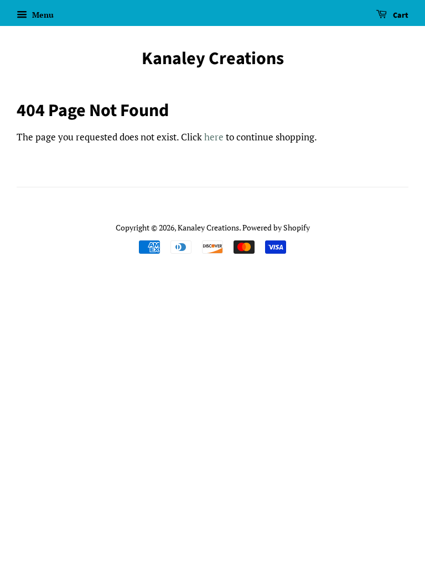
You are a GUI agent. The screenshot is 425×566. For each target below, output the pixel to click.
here (214, 136)
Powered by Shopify (276, 227)
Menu (42, 14)
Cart (399, 15)
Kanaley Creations (213, 58)
